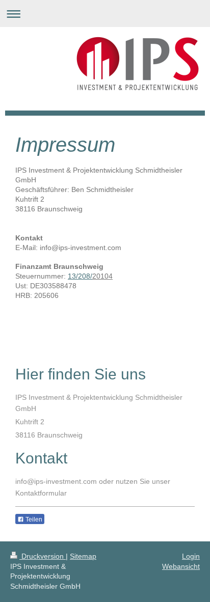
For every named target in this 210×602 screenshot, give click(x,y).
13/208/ (80, 276)
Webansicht (181, 566)
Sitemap (83, 556)
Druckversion (42, 556)
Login (191, 556)
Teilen (33, 519)
